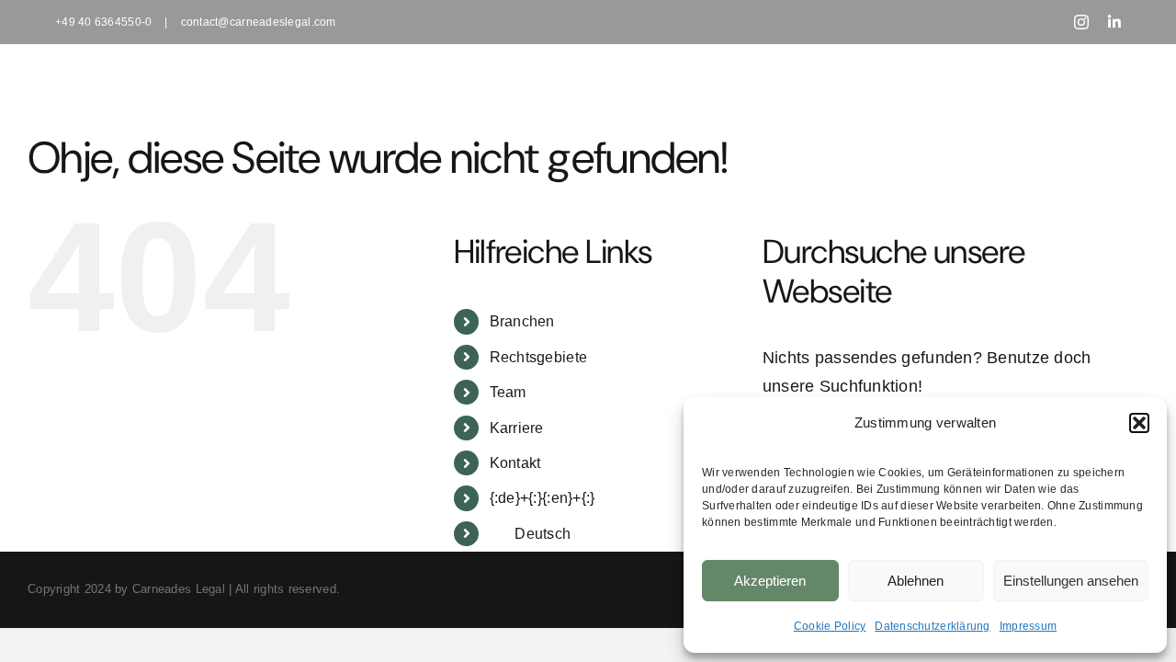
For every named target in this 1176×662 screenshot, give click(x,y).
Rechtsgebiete (539, 357)
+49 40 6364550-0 (103, 22)
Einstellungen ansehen (1070, 580)
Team (508, 392)
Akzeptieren (770, 580)
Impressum (1028, 626)
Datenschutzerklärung (932, 626)
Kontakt (515, 463)
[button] (1139, 423)
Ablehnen (916, 580)
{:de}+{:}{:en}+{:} (542, 498)
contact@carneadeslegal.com (258, 22)
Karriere (517, 428)
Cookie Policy (830, 626)
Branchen (522, 321)
